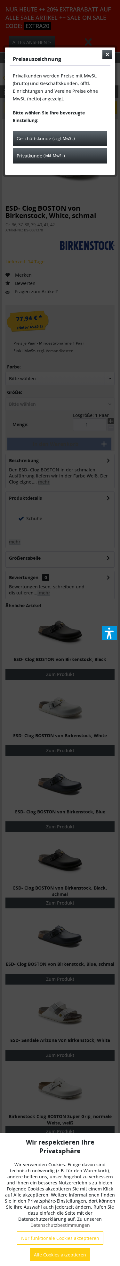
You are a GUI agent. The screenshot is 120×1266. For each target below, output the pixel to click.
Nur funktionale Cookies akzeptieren (60, 1238)
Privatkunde (41, 156)
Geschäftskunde (46, 138)
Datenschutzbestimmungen (60, 1225)
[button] (109, 633)
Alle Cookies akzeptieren (60, 1255)
